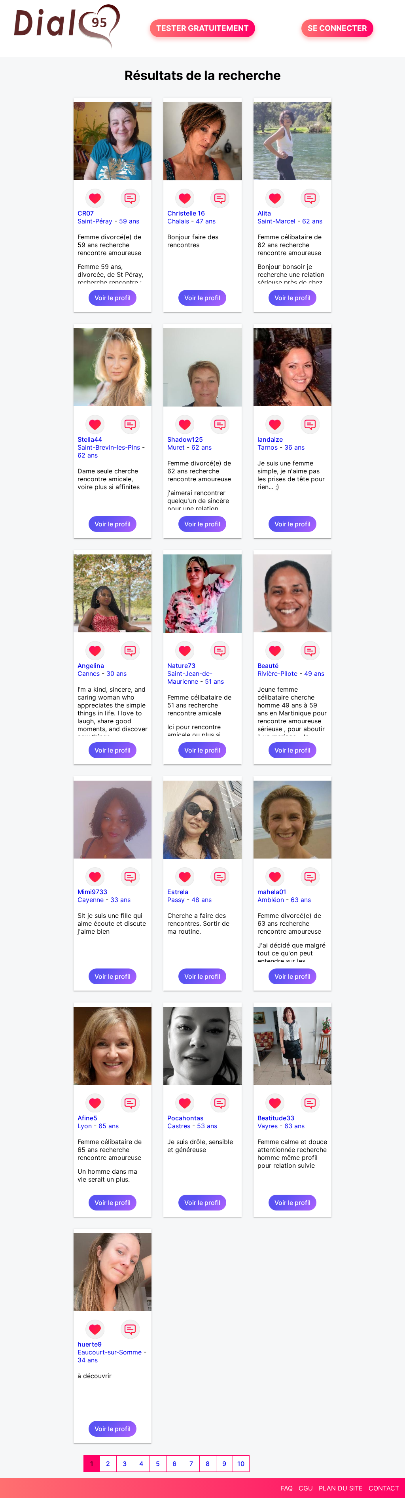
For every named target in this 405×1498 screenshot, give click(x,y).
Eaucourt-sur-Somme (110, 1352)
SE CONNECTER (337, 28)
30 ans (116, 673)
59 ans (129, 221)
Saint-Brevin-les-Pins (109, 447)
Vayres (267, 1126)
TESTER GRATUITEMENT (202, 28)
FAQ (287, 1488)
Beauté (267, 666)
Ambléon (270, 900)
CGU (306, 1488)
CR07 (86, 213)
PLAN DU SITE (341, 1488)
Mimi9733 (92, 892)
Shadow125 (185, 439)
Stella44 (90, 439)
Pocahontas (185, 1118)
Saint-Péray (95, 221)
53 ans (207, 1126)
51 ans (214, 681)
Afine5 (87, 1118)
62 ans (312, 221)
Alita (264, 213)
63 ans (301, 900)
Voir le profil (113, 298)
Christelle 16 (186, 213)
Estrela (177, 892)
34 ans (88, 1360)
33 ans (120, 900)
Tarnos (267, 447)
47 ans (206, 221)
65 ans (108, 1126)
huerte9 (90, 1344)
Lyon (85, 1126)
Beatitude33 (275, 1118)
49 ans (314, 673)
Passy (176, 900)
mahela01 (271, 892)
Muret (176, 447)
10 (240, 1464)
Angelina (91, 666)
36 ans (294, 447)
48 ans (201, 900)
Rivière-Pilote (277, 673)
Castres (178, 1126)
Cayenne (91, 900)
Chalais (178, 221)
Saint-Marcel (276, 221)
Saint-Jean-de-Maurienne (189, 677)
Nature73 (181, 666)
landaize (270, 439)
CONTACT (384, 1488)
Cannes (89, 673)
